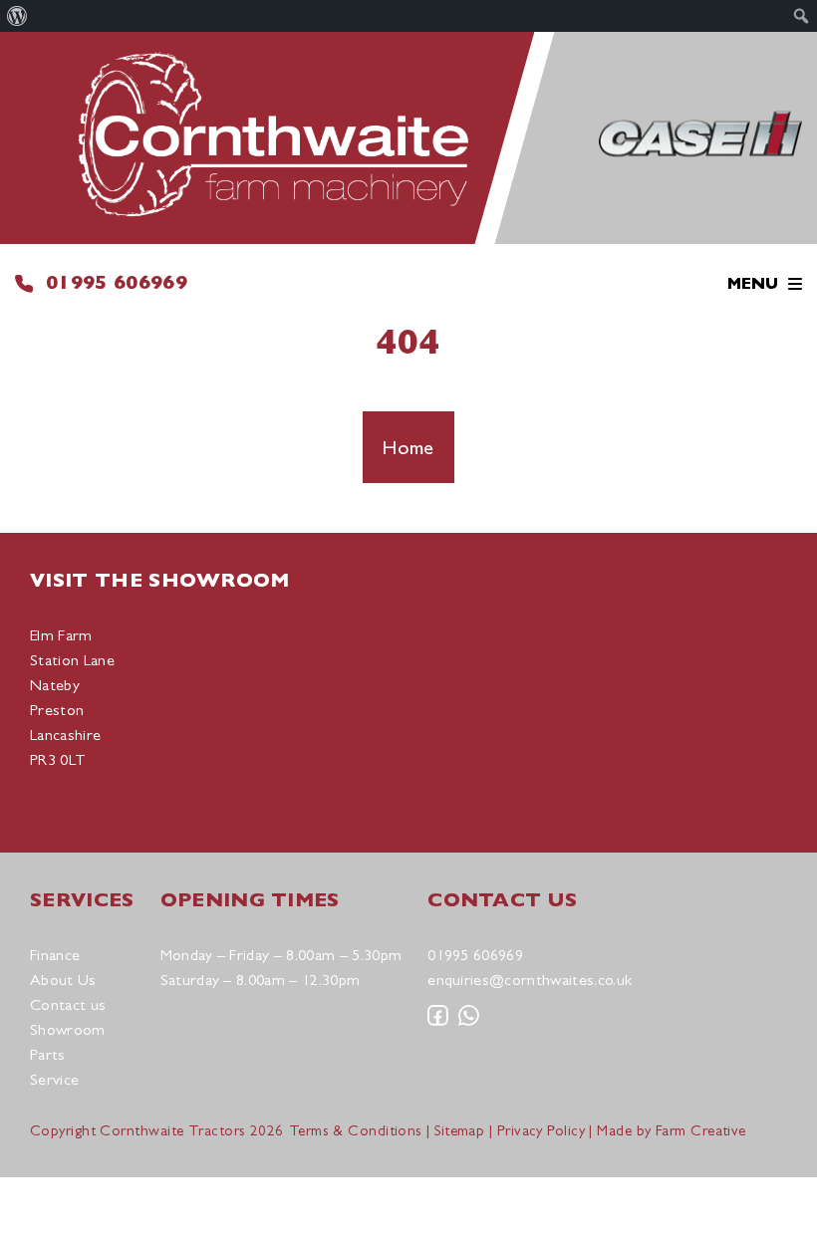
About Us (63, 979)
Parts (48, 1054)
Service (54, 1079)
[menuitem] (17, 16)
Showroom (68, 1029)
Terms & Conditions (355, 1129)
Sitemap (459, 1129)
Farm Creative (701, 1129)
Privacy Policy (541, 1129)
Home (408, 447)
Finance (55, 954)
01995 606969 (116, 282)
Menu (752, 284)
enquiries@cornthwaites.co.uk (529, 979)
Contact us (68, 1004)
